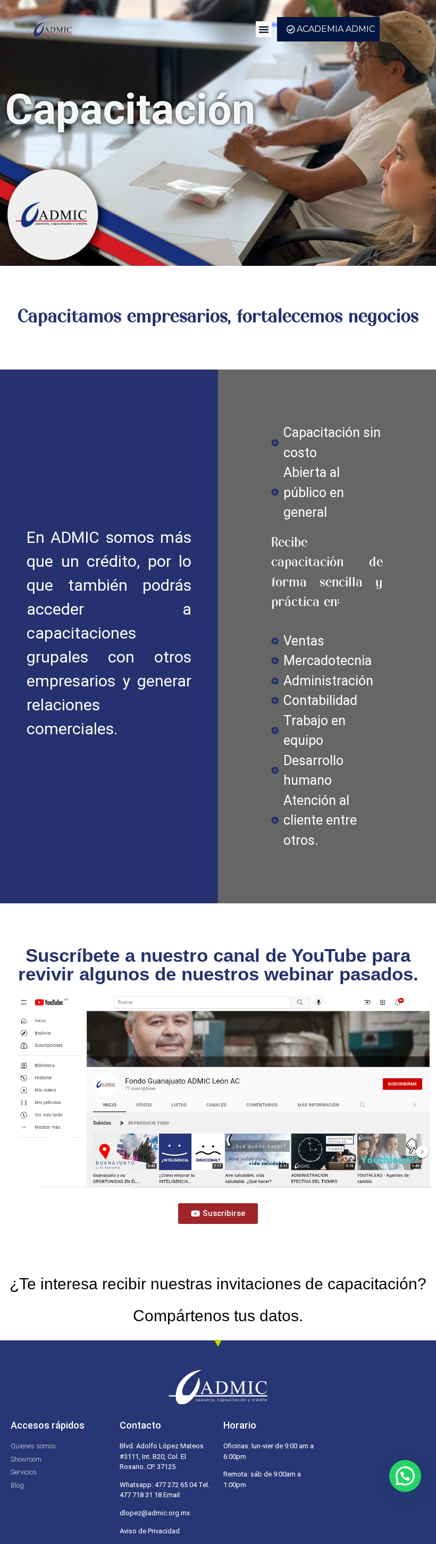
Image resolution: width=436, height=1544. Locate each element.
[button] (264, 29)
